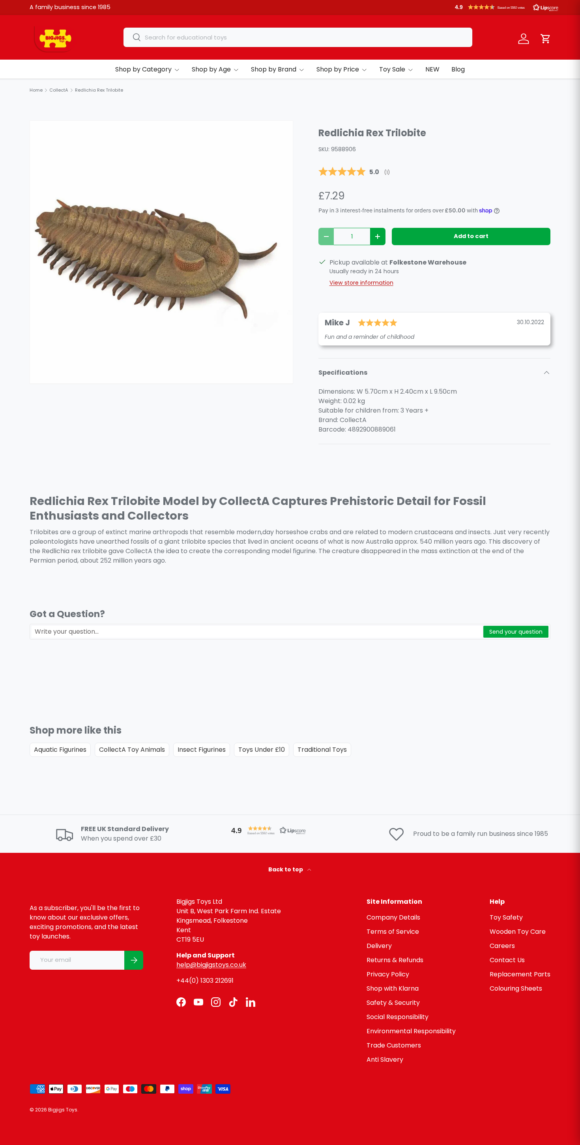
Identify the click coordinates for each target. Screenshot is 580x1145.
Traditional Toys (322, 749)
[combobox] (297, 37)
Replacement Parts (520, 974)
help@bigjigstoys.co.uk (211, 964)
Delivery (379, 945)
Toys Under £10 (261, 749)
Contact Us (507, 960)
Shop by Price (337, 69)
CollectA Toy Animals (132, 749)
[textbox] (257, 631)
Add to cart (471, 236)
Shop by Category (143, 69)
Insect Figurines (202, 749)
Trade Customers (394, 1045)
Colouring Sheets (516, 988)
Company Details (393, 917)
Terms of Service (393, 931)
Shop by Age (211, 69)
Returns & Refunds (395, 960)
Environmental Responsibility (411, 1031)
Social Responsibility (397, 1016)
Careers (502, 945)
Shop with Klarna (393, 988)
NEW (432, 69)
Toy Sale (392, 69)
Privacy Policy (388, 974)
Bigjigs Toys (62, 1109)
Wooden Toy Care (518, 931)
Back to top (286, 869)
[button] (507, 7)
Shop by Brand (273, 69)
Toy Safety (506, 917)
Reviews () (354, 172)
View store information (361, 283)
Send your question (516, 632)
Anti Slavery (385, 1059)
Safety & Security (393, 1002)
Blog (458, 69)
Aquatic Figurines (60, 749)
